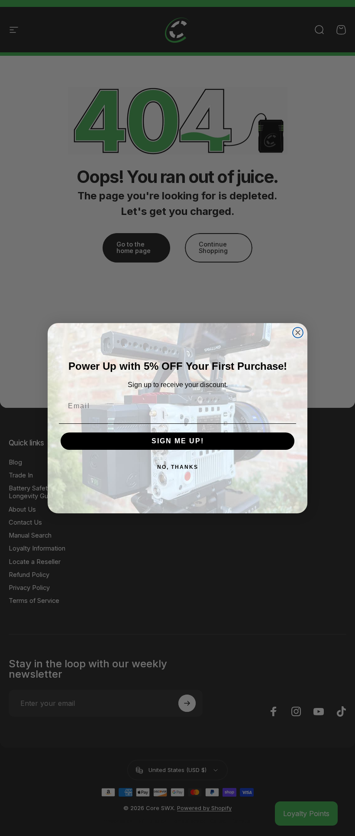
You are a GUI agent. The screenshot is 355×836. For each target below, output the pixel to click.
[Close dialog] (298, 332)
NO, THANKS (177, 467)
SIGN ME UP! (178, 441)
